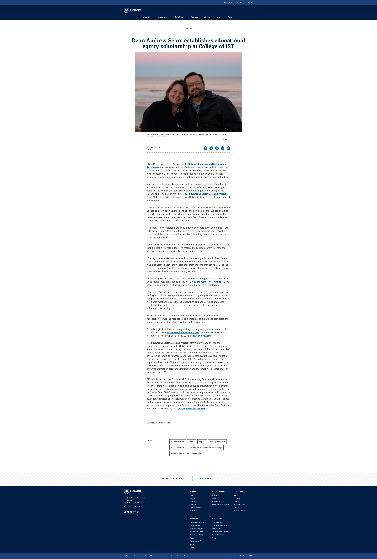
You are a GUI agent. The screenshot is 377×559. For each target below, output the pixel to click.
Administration (177, 442)
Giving (191, 442)
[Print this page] (228, 148)
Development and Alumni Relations (186, 453)
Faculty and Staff (217, 442)
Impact (188, 29)
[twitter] (211, 148)
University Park (177, 447)
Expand (225, 140)
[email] (222, 148)
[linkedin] (217, 148)
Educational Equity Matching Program (208, 194)
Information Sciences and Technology (205, 447)
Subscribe (203, 478)
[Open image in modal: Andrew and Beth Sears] (188, 92)
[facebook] (205, 148)
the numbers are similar (209, 281)
